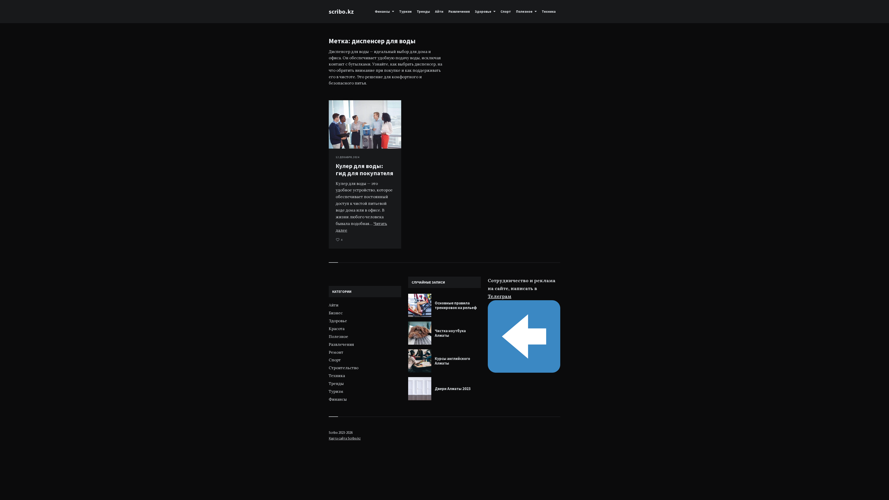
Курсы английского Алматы (452, 361)
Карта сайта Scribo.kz (345, 438)
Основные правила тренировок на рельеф (456, 305)
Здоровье (483, 11)
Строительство (343, 367)
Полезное (524, 11)
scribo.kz (341, 11)
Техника (549, 11)
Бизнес (336, 313)
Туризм (405, 11)
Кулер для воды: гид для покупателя (364, 169)
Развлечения (459, 11)
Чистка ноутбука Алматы (450, 333)
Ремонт (336, 352)
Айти (439, 11)
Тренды (423, 11)
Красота (336, 328)
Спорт (506, 11)
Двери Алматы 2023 (453, 388)
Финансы (382, 11)
